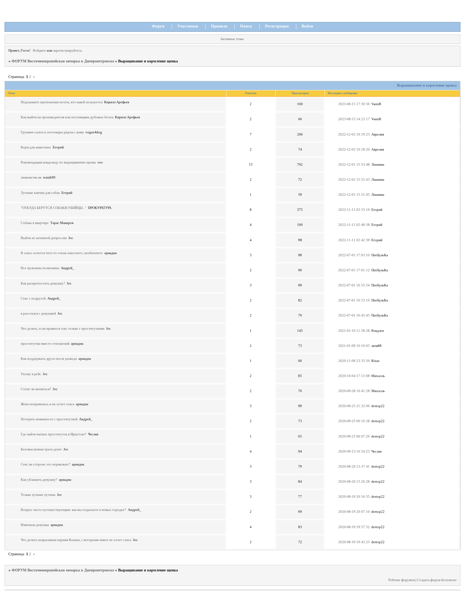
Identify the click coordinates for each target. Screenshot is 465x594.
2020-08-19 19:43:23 (354, 542)
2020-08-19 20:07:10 (354, 512)
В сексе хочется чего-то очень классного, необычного (62, 253)
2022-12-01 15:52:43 (354, 180)
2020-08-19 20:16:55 (354, 497)
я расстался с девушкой (38, 313)
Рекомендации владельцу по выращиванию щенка (58, 162)
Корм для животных (36, 147)
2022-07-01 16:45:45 (354, 315)
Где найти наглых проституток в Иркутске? (53, 434)
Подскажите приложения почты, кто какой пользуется (62, 102)
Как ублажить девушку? (39, 480)
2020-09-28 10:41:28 (354, 391)
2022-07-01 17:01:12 (354, 270)
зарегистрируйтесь (67, 50)
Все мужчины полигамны (40, 268)
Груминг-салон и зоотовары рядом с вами (52, 132)
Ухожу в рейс (31, 374)
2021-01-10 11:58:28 (354, 331)
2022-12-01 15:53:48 (354, 164)
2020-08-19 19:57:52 (354, 527)
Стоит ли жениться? (36, 389)
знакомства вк (31, 177)
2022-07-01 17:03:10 (354, 255)
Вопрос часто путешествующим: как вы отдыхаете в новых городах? (73, 510)
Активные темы (232, 39)
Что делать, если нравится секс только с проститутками (62, 328)
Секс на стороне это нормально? (45, 464)
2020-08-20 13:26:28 (354, 481)
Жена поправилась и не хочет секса (47, 404)
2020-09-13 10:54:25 (354, 451)
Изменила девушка (35, 525)
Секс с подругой (33, 298)
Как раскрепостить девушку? (43, 283)
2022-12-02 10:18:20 (354, 149)
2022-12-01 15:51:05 (354, 195)
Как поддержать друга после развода (49, 359)
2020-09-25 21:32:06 (354, 406)
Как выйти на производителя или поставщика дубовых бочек (67, 117)
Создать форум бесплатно (437, 580)
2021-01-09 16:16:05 (354, 346)
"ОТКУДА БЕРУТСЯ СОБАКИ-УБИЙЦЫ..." (53, 208)
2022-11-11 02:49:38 (354, 225)
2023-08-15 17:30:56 (354, 104)
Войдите (39, 50)
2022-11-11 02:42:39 (354, 240)
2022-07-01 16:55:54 (354, 285)
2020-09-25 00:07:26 (354, 436)
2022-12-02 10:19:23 (354, 134)
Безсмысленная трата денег (41, 449)
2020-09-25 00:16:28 (354, 421)
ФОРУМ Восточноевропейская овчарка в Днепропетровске (63, 61)
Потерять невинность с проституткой (49, 419)
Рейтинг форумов (401, 580)
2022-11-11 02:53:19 (354, 210)
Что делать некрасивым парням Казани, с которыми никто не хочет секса (76, 540)
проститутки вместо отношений (45, 344)
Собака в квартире (35, 223)
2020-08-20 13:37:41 (354, 466)
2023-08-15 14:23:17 (354, 119)
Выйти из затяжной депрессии (44, 238)
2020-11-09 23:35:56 (354, 361)
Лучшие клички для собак (40, 193)
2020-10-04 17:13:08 (354, 376)
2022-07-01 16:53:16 (354, 300)
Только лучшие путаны (38, 495)
